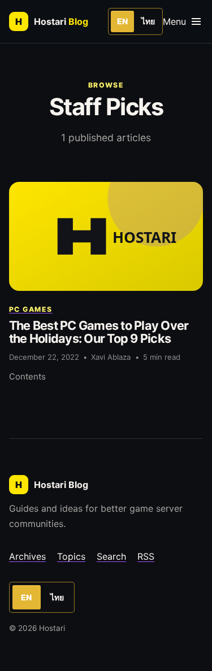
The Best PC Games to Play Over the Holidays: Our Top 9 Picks (98, 332)
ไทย (148, 21)
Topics (71, 556)
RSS (145, 556)
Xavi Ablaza (111, 356)
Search (111, 556)
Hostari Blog (51, 484)
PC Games (31, 309)
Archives (27, 556)
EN (122, 21)
